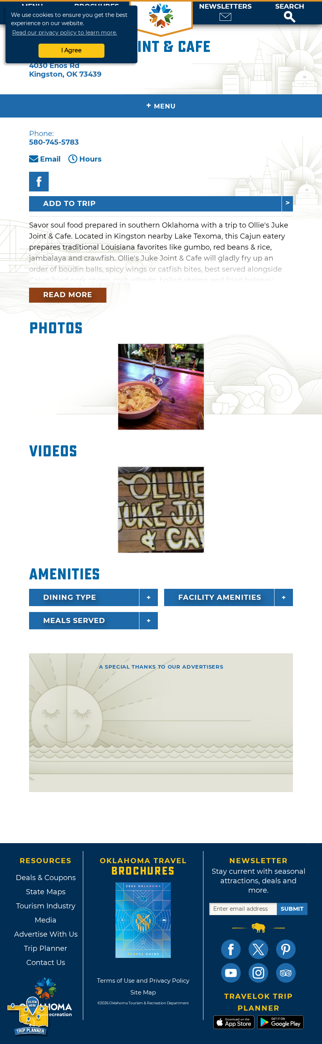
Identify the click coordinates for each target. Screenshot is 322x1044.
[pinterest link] (286, 949)
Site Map (143, 992)
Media (46, 920)
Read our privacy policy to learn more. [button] (64, 32)
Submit (292, 908)
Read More (67, 294)
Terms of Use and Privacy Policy (143, 980)
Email (50, 159)
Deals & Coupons (46, 877)
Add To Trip (69, 203)
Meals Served (74, 620)
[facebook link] (231, 949)
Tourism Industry (45, 906)
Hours (90, 159)
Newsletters (225, 6)
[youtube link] (231, 973)
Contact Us (45, 962)
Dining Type (69, 597)
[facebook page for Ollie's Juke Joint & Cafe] (39, 181)
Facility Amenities (219, 597)
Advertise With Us (45, 934)
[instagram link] (258, 973)
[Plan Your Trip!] (28, 1016)
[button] (290, 13)
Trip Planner (45, 948)
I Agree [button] (71, 50)
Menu (161, 105)
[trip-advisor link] (286, 973)
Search (289, 6)
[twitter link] (258, 949)
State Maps (46, 892)
